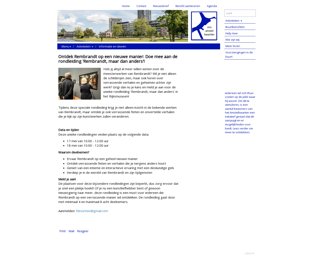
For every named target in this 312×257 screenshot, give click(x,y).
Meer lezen (232, 46)
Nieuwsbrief (161, 6)
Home (126, 6)
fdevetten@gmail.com (91, 211)
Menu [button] (65, 46)
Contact (141, 6)
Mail (71, 231)
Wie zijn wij (232, 40)
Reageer (83, 231)
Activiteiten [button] (84, 46)
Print (62, 231)
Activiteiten (232, 20)
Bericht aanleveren (188, 6)
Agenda (212, 6)
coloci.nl (249, 253)
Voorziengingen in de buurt (239, 54)
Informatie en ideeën (112, 46)
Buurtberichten (235, 27)
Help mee (231, 33)
